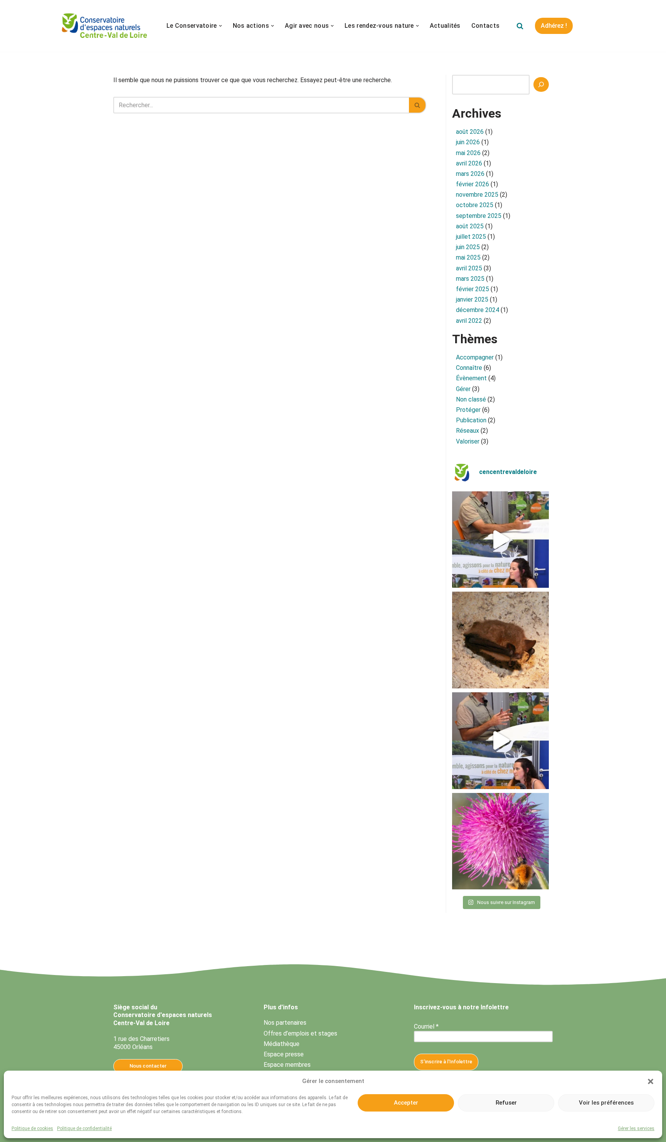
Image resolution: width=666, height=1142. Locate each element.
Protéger (468, 409)
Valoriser (467, 441)
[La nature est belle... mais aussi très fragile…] (500, 841)
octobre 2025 (474, 205)
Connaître (469, 367)
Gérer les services (636, 1128)
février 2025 (472, 289)
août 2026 (470, 131)
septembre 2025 (478, 215)
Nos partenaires (285, 1022)
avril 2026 (469, 163)
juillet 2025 (471, 236)
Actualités (445, 25)
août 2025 (470, 226)
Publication (471, 420)
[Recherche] (541, 84)
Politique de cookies (32, 1128)
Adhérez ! (554, 25)
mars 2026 (470, 173)
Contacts (485, 25)
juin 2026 (468, 142)
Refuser (506, 1102)
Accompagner (475, 357)
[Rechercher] (519, 25)
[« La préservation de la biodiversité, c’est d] (500, 740)
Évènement (471, 378)
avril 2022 (469, 320)
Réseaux (467, 430)
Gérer (463, 389)
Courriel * (426, 1026)
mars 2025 (470, 278)
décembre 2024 (477, 310)
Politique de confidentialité (84, 1128)
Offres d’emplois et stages (300, 1033)
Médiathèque (281, 1044)
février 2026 (472, 184)
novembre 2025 (477, 194)
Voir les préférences (606, 1102)
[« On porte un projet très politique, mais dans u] (500, 539)
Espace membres (287, 1064)
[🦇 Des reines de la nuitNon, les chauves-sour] (500, 640)
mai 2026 (468, 153)
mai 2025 (468, 257)
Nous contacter (148, 1066)
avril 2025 (469, 268)
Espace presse (284, 1054)
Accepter (406, 1102)
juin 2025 (468, 247)
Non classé (471, 399)
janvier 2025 (472, 299)
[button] (650, 1081)
